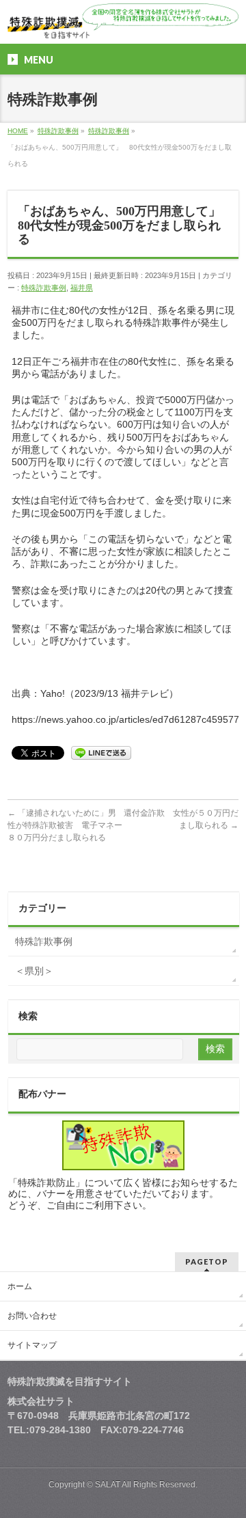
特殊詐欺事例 (43, 288)
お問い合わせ (32, 1316)
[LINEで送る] (101, 752)
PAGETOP (206, 1261)
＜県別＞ (34, 970)
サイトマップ (32, 1345)
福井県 (81, 288)
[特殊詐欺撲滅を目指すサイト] (123, 23)
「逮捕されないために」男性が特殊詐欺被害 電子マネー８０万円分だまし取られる (65, 825)
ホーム (20, 1286)
